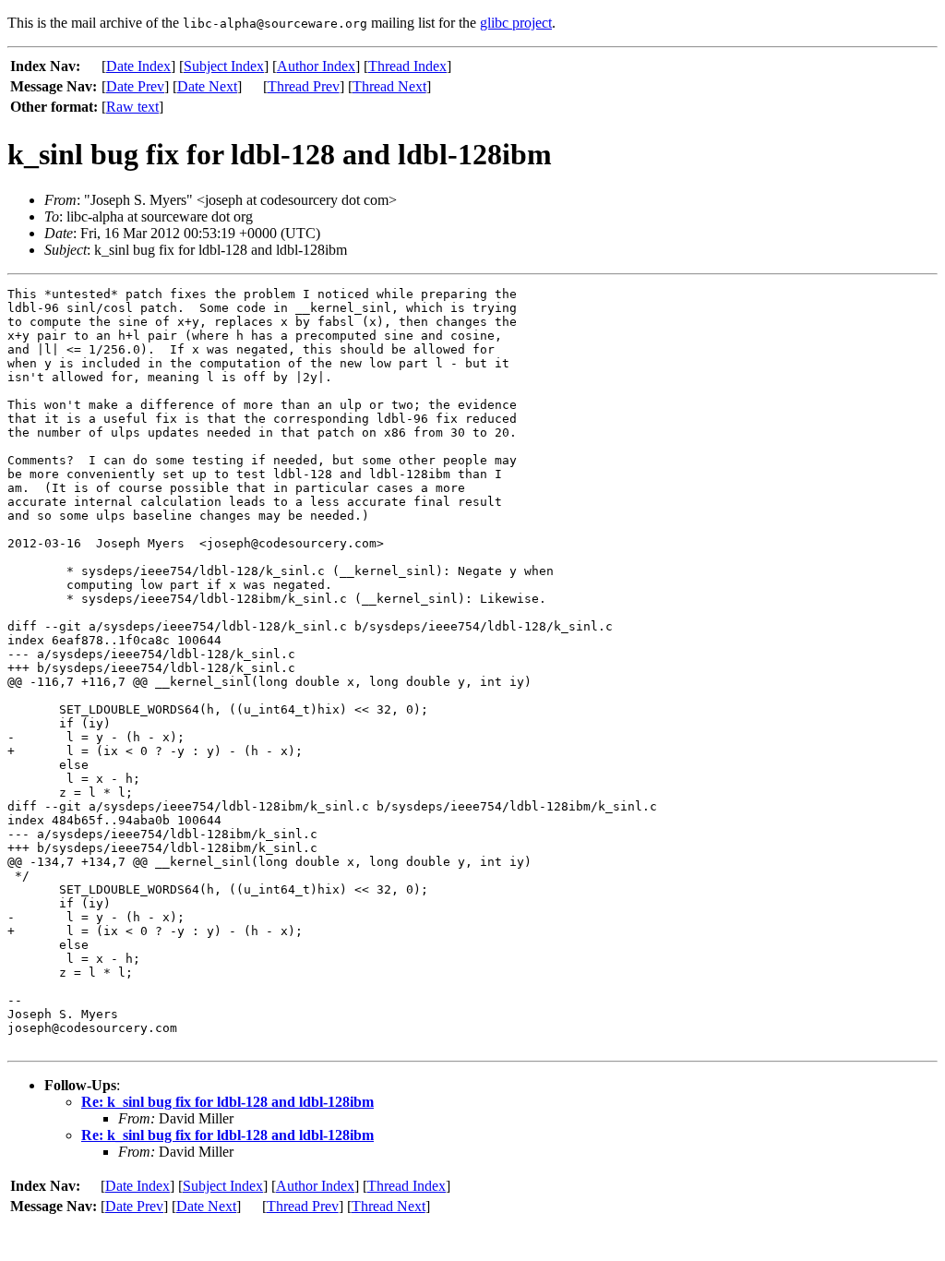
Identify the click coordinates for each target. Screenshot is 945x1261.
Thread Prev (304, 86)
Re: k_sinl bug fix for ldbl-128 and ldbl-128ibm (227, 1102)
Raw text (132, 106)
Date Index (138, 66)
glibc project (516, 22)
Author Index (316, 66)
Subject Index (224, 66)
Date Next (207, 86)
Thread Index (407, 66)
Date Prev (135, 86)
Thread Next (389, 86)
